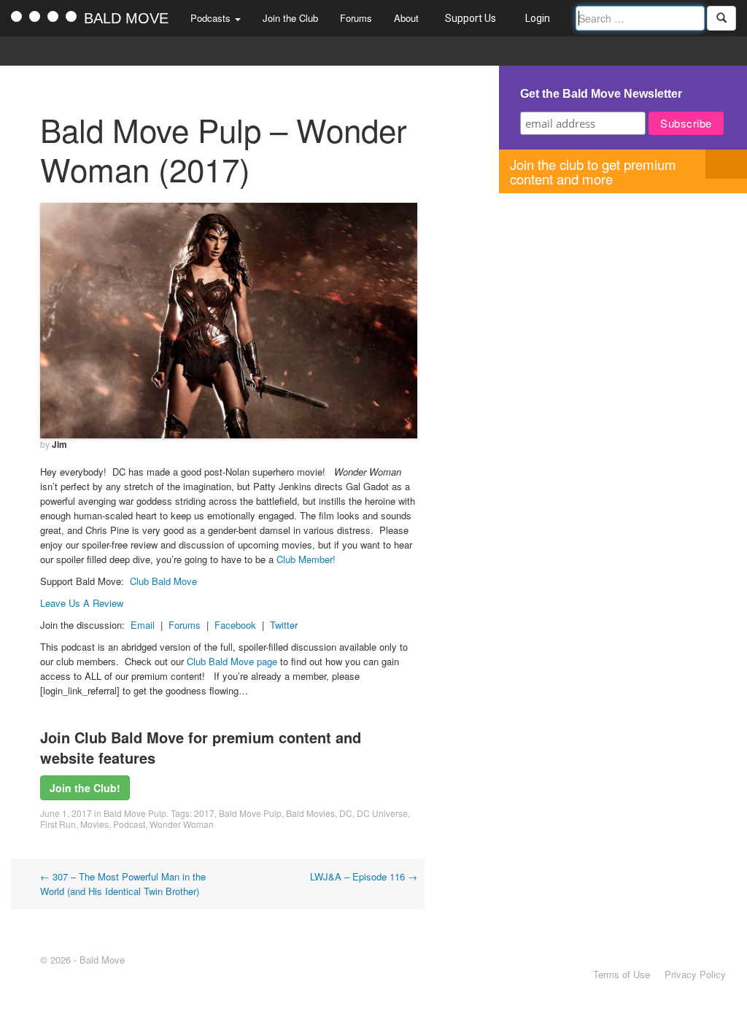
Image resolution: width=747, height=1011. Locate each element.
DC (345, 813)
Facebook (235, 625)
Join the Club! (85, 787)
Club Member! (306, 559)
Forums (356, 18)
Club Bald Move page (232, 661)
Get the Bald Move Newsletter (601, 94)
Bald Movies (310, 813)
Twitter (284, 625)
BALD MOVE (126, 18)
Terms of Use (621, 974)
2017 (204, 813)
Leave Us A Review (81, 603)
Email (143, 625)
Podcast (129, 824)
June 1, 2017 (66, 813)
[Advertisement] (623, 295)
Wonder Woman (182, 824)
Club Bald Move (163, 581)
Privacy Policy (695, 974)
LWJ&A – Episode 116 (363, 876)
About (406, 18)
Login (537, 18)
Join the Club (290, 18)
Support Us (470, 18)
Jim (59, 444)
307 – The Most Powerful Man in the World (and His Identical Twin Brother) (123, 883)
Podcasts (211, 18)
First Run (58, 824)
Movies (94, 824)
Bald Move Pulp (135, 813)
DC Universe (382, 813)
